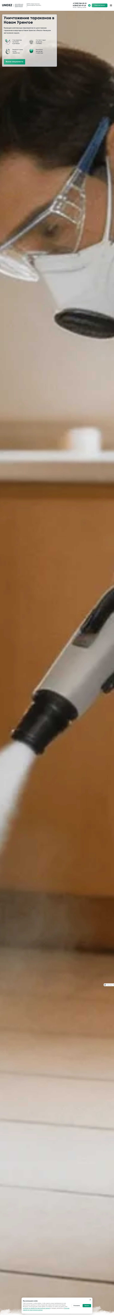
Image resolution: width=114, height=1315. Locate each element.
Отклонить (76, 1305)
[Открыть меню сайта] (111, 5)
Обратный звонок (99, 5)
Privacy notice (109, 984)
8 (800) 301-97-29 (79, 5)
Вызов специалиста (14, 62)
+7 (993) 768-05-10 (79, 3)
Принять (86, 1305)
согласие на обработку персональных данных (36, 1308)
